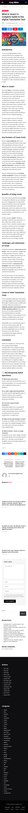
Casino (5, 716)
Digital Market (7, 730)
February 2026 (7, 676)
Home (10, 6)
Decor (5, 726)
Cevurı (11, 155)
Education (6, 736)
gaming (5, 754)
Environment (7, 740)
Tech (5, 783)
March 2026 (6, 674)
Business (6, 714)
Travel (5, 787)
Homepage (7, 807)
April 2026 (6, 672)
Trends (5, 791)
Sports (5, 779)
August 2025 (6, 688)
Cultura (5, 724)
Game (5, 752)
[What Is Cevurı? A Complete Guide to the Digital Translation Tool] (14, 39)
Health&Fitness (7, 758)
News (5, 768)
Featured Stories (8, 746)
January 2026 (7, 678)
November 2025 (7, 682)
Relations (6, 772)
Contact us (22, 809)
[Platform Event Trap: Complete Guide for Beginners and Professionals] (14, 541)
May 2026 (6, 670)
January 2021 (7, 691)
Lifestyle (6, 766)
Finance (5, 748)
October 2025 (7, 684)
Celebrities (6, 718)
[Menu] (2, 2)
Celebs (5, 720)
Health (5, 756)
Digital (5, 728)
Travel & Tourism (8, 789)
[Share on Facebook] (4, 29)
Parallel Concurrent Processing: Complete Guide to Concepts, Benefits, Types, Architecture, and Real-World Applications (14, 503)
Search (3, 610)
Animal (5, 710)
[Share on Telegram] (20, 29)
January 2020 (7, 695)
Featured (6, 744)
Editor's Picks (7, 734)
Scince (5, 776)
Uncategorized (7, 793)
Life (4, 764)
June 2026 (6, 668)
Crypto (5, 722)
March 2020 (6, 693)
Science (5, 774)
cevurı (4, 447)
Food (5, 750)
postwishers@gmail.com (11, 23)
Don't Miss (6, 732)
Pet (4, 770)
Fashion (5, 742)
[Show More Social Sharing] (24, 29)
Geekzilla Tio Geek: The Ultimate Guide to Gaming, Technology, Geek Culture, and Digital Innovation (14, 527)
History (5, 760)
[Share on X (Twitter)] (9, 29)
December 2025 (7, 680)
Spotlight (6, 781)
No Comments (9, 25)
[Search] (26, 2)
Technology (5, 10)
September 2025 (8, 686)
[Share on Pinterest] (15, 29)
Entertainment (7, 738)
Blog (5, 712)
